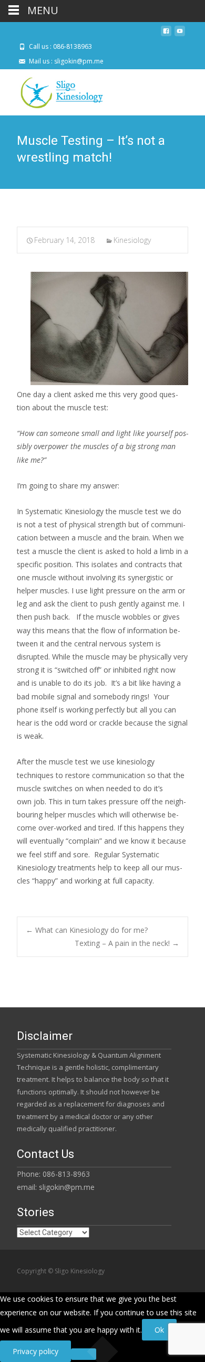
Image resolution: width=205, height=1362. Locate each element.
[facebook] (166, 35)
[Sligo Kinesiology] (53, 90)
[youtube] (180, 35)
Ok (159, 1330)
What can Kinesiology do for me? (87, 930)
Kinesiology (132, 240)
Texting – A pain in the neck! (127, 943)
